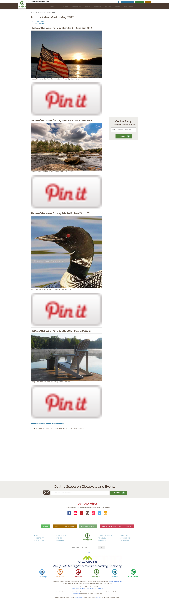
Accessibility (80, 597)
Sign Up (122, 136)
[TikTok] (93, 513)
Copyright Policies (98, 588)
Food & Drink (76, 6)
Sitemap (87, 552)
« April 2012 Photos (38, 21)
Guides (117, 6)
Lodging (52, 6)
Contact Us (102, 540)
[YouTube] (75, 513)
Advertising (125, 540)
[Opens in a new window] (41, 573)
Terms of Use (89, 588)
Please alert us (76, 593)
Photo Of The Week (42, 13)
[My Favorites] (118, 2)
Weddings (97, 6)
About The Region (105, 535)
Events (87, 6)
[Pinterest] (81, 513)
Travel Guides (103, 538)
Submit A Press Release (64, 526)
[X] (99, 513)
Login (147, 2)
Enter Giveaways (128, 2)
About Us (124, 535)
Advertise (139, 2)
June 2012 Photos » (38, 23)
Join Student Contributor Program (117, 526)
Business (108, 6)
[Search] (101, 547)
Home (33, 13)
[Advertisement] (84, 457)
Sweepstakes (125, 538)
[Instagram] (87, 513)
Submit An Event (88, 526)
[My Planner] (105, 513)
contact (98, 597)
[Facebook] (69, 513)
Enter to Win (128, 6)
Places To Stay (39, 538)
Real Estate (60, 540)
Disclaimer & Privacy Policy (78, 588)
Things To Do (63, 6)
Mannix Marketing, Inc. (115, 581)
